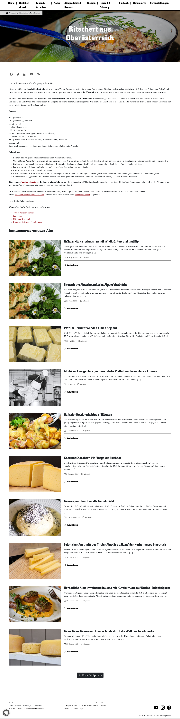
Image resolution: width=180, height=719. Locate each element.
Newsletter (68, 708)
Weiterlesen (72, 265)
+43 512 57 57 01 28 (17, 708)
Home (11, 3)
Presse (95, 705)
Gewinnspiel (79, 708)
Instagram (67, 705)
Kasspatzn (17, 215)
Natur (57, 3)
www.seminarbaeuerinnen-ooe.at (29, 194)
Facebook (77, 705)
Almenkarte (139, 3)
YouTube (87, 705)
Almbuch (124, 3)
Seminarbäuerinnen (30, 181)
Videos (103, 705)
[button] (6, 713)
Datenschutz (79, 702)
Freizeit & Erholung (105, 5)
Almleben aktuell (24, 5)
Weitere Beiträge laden (92, 675)
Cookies (90, 702)
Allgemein (86, 257)
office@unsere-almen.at (35, 708)
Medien (91, 3)
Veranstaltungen (159, 3)
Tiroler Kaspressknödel (23, 212)
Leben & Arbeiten (41, 5)
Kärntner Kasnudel (21, 219)
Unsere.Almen (100, 702)
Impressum (68, 702)
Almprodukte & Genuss (72, 5)
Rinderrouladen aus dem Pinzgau (27, 222)
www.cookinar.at (82, 194)
